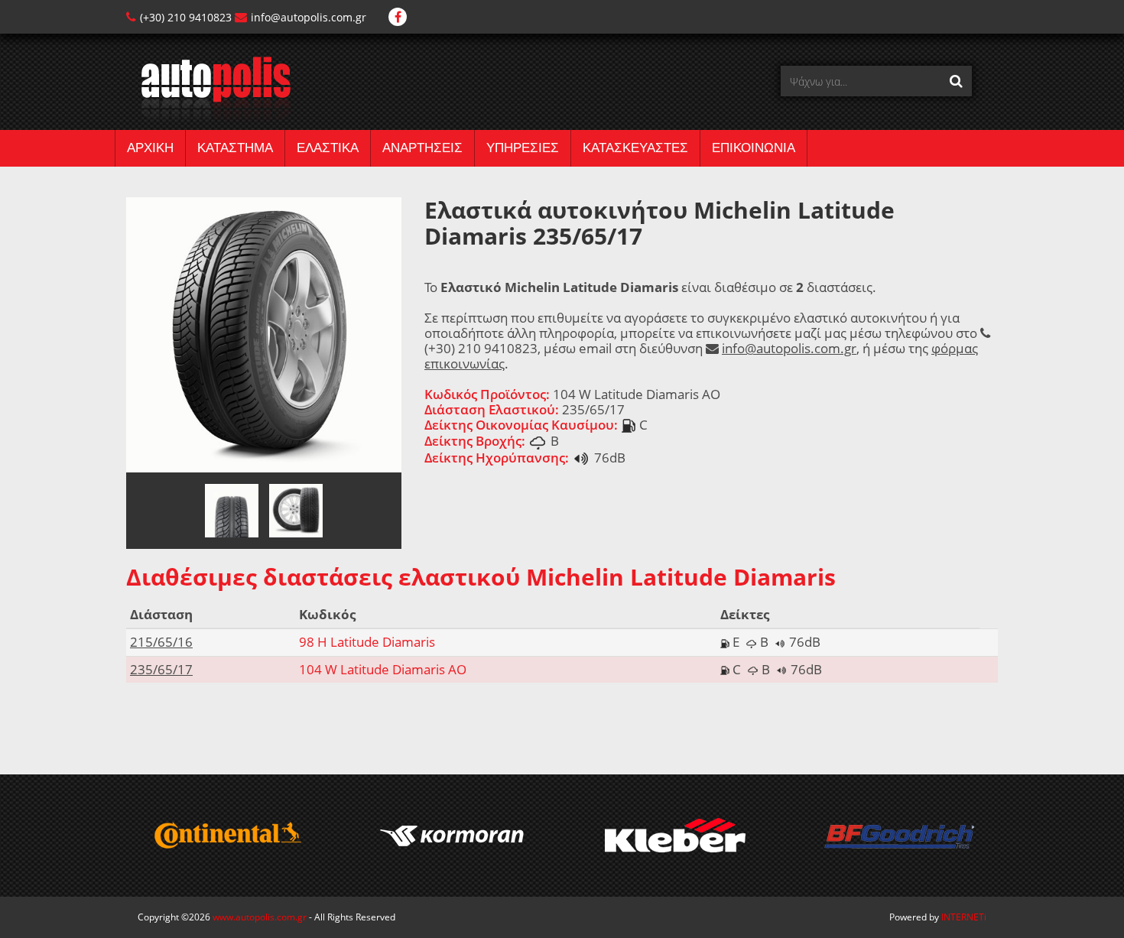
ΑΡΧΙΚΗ (150, 148)
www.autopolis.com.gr (260, 916)
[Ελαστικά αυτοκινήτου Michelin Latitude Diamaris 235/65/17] (263, 333)
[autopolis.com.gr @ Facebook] (398, 17)
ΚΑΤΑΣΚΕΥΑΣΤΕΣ (635, 148)
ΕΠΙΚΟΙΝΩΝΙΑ (753, 148)
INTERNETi (963, 916)
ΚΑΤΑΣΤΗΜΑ (235, 148)
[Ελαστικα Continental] (226, 835)
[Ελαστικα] (208, 88)
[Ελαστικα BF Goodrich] (898, 835)
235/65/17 (161, 669)
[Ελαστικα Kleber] (674, 835)
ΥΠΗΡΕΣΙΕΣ (522, 148)
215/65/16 (161, 642)
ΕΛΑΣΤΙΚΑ (328, 148)
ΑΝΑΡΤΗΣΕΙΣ (422, 148)
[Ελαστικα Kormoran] (450, 835)
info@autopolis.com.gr (308, 17)
